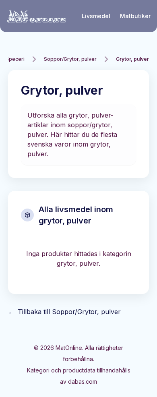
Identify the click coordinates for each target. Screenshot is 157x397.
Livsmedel (96, 15)
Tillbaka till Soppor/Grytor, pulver (64, 312)
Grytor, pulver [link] (132, 59)
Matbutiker (135, 15)
